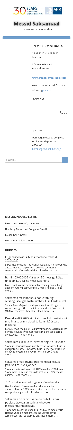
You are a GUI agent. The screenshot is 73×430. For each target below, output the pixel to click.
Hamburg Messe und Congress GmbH (26, 229)
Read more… (48, 270)
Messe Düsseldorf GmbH (19, 240)
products (46, 90)
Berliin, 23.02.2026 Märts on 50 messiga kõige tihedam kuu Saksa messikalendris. (34, 279)
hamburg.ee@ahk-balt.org (46, 149)
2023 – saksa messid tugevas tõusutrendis (32, 382)
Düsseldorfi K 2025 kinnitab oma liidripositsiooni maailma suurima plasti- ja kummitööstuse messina (36, 321)
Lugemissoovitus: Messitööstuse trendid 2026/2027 (31, 258)
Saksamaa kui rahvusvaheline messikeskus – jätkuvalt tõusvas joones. (33, 363)
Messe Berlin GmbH (16, 234)
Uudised (11, 250)
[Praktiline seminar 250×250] (26, 188)
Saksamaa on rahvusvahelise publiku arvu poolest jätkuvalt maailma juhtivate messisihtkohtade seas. (32, 402)
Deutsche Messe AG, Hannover (22, 223)
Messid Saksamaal (37, 24)
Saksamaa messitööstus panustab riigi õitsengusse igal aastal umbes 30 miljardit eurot (35, 299)
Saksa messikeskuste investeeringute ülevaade (35, 342)
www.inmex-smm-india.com (49, 77)
